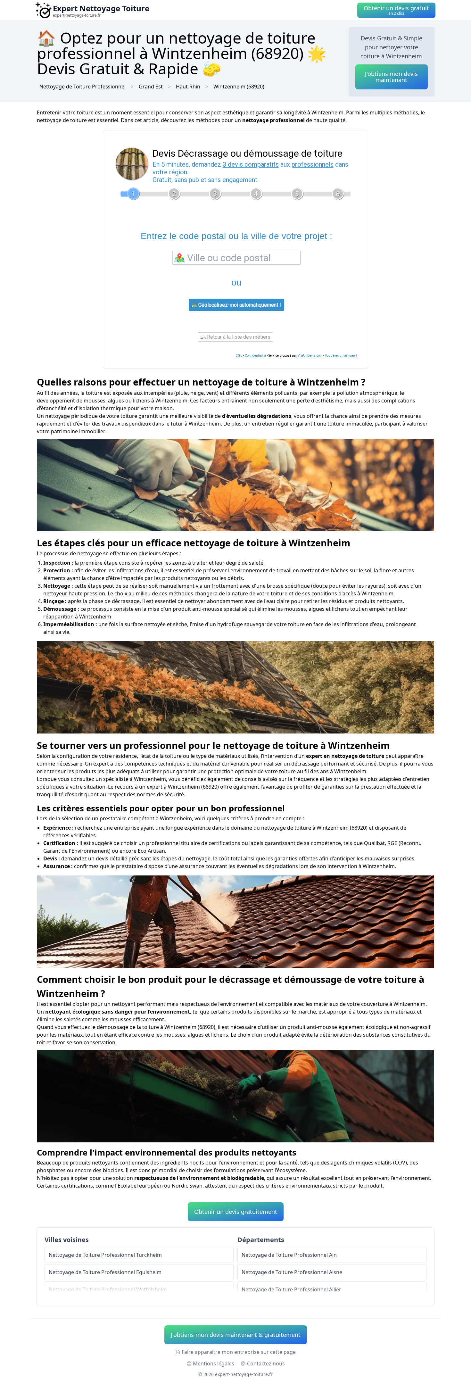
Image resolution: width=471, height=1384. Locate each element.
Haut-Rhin (188, 86)
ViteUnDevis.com (310, 355)
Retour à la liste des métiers (238, 337)
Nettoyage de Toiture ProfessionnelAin (289, 1254)
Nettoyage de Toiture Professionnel (82, 86)
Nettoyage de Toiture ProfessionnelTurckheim (105, 1254)
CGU (239, 355)
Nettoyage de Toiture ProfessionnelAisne (292, 1272)
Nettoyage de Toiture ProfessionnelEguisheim (105, 1272)
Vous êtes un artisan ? (341, 355)
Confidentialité (255, 355)
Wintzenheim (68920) (238, 86)
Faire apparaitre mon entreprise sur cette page (239, 1351)
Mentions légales (213, 1363)
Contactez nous (266, 1363)
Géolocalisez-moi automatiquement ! (239, 305)
